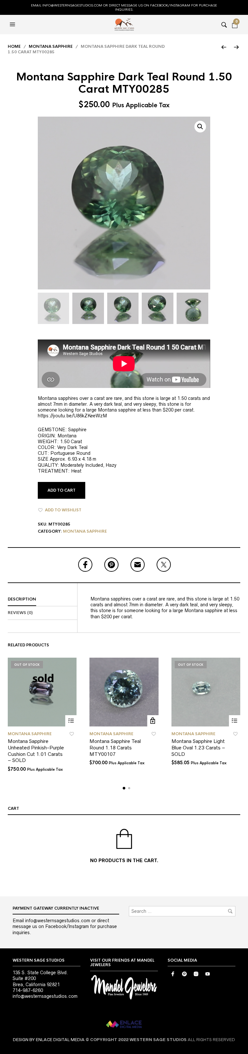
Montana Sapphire (51, 46)
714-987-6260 (28, 990)
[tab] (42, 599)
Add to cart (61, 490)
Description (22, 599)
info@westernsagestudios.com (45, 996)
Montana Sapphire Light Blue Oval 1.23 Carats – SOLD (198, 747)
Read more (71, 720)
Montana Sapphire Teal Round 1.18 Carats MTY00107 (115, 747)
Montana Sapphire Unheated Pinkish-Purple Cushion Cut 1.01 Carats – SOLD (36, 750)
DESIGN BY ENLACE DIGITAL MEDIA (49, 1039)
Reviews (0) (20, 612)
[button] (13, 24)
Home (14, 46)
